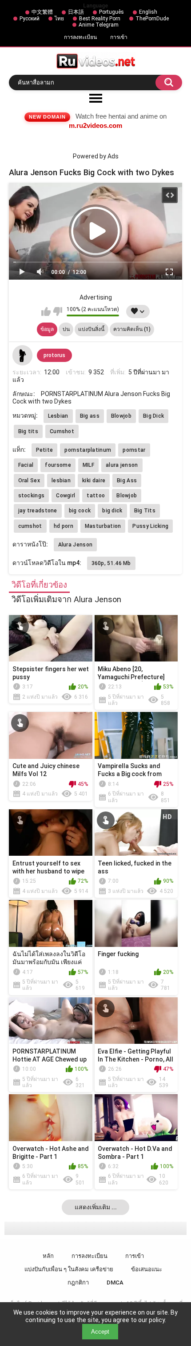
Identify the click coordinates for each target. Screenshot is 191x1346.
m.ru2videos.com (95, 125)
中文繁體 (42, 12)
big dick (112, 511)
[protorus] (22, 355)
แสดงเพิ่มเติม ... (96, 1207)
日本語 (76, 12)
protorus (54, 355)
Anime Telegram (99, 25)
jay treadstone (37, 511)
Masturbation (103, 526)
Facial (26, 465)
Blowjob (121, 416)
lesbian (61, 480)
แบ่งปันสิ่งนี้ (91, 329)
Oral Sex (29, 480)
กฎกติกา (78, 1282)
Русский (30, 18)
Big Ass (127, 480)
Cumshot (62, 431)
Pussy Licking (150, 526)
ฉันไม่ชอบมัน (57, 311)
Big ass (89, 416)
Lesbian (58, 416)
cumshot (30, 526)
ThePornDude (152, 18)
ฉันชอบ (46, 311)
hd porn (63, 526)
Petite (44, 450)
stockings (31, 495)
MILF (88, 465)
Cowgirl (65, 495)
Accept (100, 1331)
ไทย (59, 18)
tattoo (96, 495)
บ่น (66, 329)
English (148, 12)
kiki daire (93, 480)
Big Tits (144, 511)
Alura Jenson (75, 545)
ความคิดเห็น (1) (132, 329)
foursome (58, 465)
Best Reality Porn (99, 18)
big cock (80, 511)
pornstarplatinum (87, 450)
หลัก (48, 1256)
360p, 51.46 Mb (111, 563)
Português (111, 12)
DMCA (115, 1282)
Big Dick (153, 416)
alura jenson (122, 465)
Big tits (28, 431)
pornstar (134, 450)
